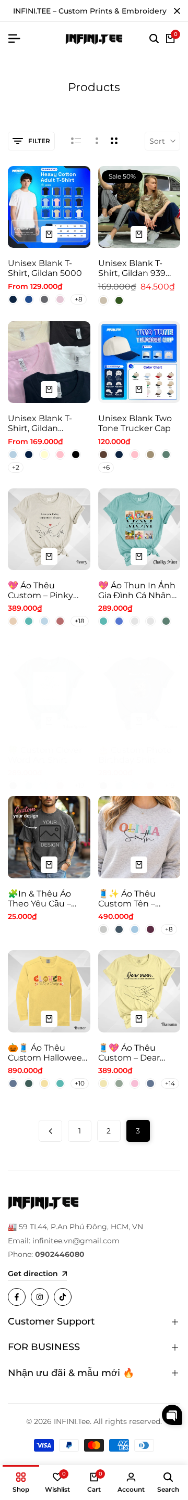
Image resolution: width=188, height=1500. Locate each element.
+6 (106, 467)
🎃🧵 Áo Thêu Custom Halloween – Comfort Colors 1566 (48, 1053)
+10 (80, 1083)
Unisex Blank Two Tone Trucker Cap (135, 423)
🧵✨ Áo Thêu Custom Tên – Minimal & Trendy (134, 899)
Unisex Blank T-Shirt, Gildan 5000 (45, 268)
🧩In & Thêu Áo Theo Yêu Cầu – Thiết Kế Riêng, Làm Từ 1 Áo (39, 899)
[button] (172, 1415)
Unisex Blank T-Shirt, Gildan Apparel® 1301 (40, 423)
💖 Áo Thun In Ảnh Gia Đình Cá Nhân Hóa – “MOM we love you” (136, 590)
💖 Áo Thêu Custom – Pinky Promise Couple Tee (41, 590)
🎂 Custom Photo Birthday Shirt (135, 755)
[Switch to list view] (76, 141)
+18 (80, 621)
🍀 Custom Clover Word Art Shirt (45, 755)
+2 (15, 467)
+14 (170, 1083)
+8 (79, 299)
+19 (79, 785)
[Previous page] (50, 1131)
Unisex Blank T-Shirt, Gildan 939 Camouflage (132, 268)
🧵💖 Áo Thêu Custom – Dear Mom (129, 1053)
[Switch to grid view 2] (114, 141)
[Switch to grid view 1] (96, 141)
